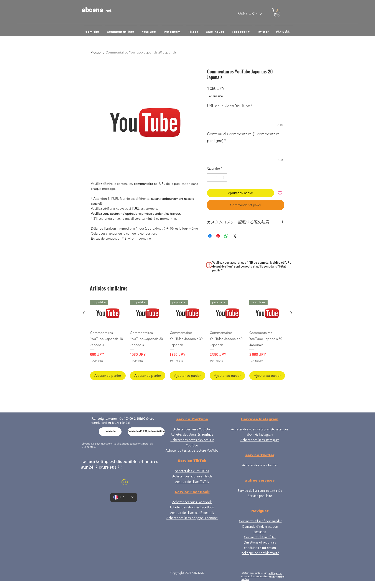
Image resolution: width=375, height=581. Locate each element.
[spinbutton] (217, 178)
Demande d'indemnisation (260, 526)
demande (259, 532)
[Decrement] (211, 178)
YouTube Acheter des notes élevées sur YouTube (192, 439)
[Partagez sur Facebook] (209, 236)
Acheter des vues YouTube (192, 429)
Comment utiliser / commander (260, 521)
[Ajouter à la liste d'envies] (280, 193)
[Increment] (224, 178)
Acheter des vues (243, 429)
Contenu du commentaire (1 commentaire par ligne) (243, 137)
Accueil (96, 52)
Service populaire (260, 496)
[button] (277, 12)
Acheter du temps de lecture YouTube (192, 450)
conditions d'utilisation (260, 548)
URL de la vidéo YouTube (230, 105)
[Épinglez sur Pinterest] (218, 236)
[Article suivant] (291, 312)
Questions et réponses (259, 542)
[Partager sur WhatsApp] (226, 236)
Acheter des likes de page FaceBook (192, 518)
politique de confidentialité (260, 553)
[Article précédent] (83, 312)
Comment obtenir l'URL (260, 537)
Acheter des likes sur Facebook (192, 513)
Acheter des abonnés (186, 434)
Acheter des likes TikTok (192, 482)
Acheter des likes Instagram (259, 440)
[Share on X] (234, 236)
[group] (187, 340)
